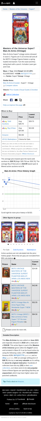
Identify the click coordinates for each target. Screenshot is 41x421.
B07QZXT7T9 (26, 74)
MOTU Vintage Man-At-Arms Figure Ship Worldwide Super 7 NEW (21, 305)
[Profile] (14, 3)
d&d (11, 395)
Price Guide (14, 90)
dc (20, 392)
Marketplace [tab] (31, 250)
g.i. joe (30, 390)
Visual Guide (24, 90)
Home (5, 9)
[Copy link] (20, 100)
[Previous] (3, 232)
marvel (12, 390)
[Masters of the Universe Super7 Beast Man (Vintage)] (33, 232)
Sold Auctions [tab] (18, 250)
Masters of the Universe (18, 9)
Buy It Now (11, 128)
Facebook (21, 399)
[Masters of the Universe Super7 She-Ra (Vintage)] (6, 232)
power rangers (12, 392)
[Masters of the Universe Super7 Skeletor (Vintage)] (19, 232)
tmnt (4, 392)
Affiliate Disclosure (28, 154)
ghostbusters (32, 395)
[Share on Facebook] (11, 100)
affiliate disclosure (29, 404)
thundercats (27, 392)
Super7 (32, 9)
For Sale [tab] (6, 250)
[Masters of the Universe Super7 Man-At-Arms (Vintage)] (20, 28)
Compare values (11, 85)
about (16, 404)
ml (15, 395)
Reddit (31, 399)
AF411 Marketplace (9, 139)
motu (36, 390)
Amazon (5, 135)
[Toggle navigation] (37, 3)
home (7, 404)
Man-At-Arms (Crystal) (11, 83)
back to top (28, 409)
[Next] (38, 232)
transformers (21, 390)
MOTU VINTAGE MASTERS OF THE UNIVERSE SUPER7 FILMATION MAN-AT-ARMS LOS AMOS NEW (21, 274)
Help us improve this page (13, 105)
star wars (5, 390)
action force (21, 395)
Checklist (34, 90)
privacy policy (14, 409)
